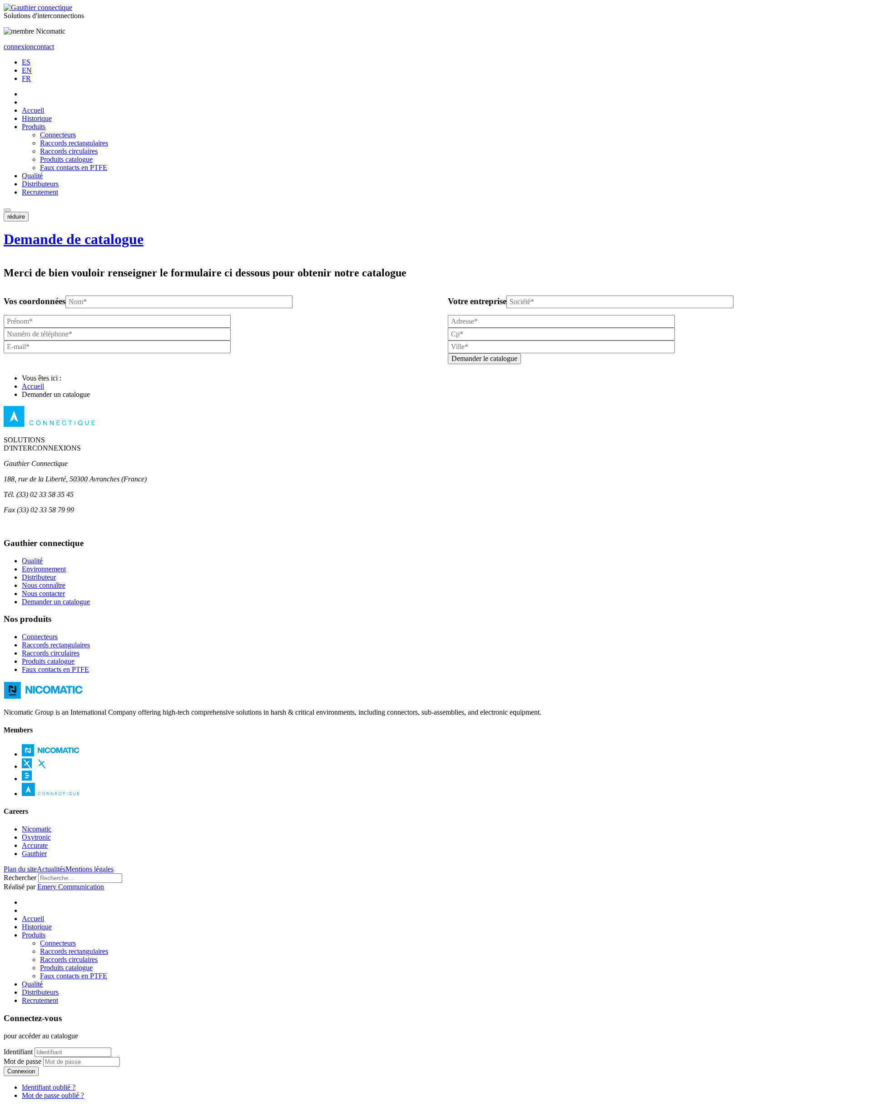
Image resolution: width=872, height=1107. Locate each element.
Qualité (32, 176)
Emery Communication (70, 887)
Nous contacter (43, 593)
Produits (33, 126)
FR (26, 78)
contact (44, 46)
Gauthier (34, 853)
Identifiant (18, 1052)
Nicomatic (36, 829)
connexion (19, 46)
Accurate (35, 845)
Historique (37, 118)
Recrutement (40, 192)
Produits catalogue (66, 159)
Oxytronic (36, 837)
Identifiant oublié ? (48, 1087)
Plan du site (20, 869)
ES (26, 62)
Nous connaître (43, 585)
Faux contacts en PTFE (73, 167)
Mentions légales (89, 869)
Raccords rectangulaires (74, 143)
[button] (7, 210)
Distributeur (39, 577)
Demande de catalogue (74, 239)
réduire (16, 216)
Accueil (33, 110)
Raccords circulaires (69, 151)
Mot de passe (22, 1061)
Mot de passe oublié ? (53, 1095)
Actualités (51, 869)
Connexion (21, 1071)
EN (27, 70)
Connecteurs (58, 135)
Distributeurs (40, 184)
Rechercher (20, 878)
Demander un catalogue (56, 602)
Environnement (44, 569)
